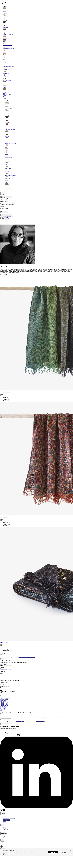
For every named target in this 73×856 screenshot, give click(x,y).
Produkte (4, 6)
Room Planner (5, 828)
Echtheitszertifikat (6, 829)
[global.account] (4, 194)
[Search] (13, 203)
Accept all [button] (53, 852)
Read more (9, 853)
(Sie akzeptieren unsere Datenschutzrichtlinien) (26, 657)
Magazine (4, 95)
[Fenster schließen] (0, 659)
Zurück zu (3, 223)
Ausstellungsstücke (6, 820)
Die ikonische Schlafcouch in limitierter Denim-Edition (10, 222)
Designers (4, 93)
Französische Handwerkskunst (8, 817)
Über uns (4, 96)
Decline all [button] (64, 852)
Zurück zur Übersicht (4, 0)
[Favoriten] (1, 194)
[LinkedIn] (36, 808)
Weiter (2, 658)
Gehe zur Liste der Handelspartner (6, 198)
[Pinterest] (1, 810)
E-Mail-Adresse (3, 654)
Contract (4, 837)
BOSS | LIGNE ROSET (7, 94)
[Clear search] (11, 203)
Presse (4, 836)
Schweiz (2, 713)
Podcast (4, 822)
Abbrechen (2, 665)
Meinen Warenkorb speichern (5, 669)
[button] (24, 854)
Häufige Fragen (5, 827)
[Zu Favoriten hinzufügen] (1, 395)
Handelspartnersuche (6, 819)
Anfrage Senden (8, 665)
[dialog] (36, 852)
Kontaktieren (3, 201)
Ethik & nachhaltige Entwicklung (9, 818)
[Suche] (8, 219)
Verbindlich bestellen (4, 686)
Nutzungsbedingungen (20, 721)
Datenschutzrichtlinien (40, 721)
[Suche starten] (7, 201)
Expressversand (7, 92)
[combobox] (70, 850)
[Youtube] (4, 810)
